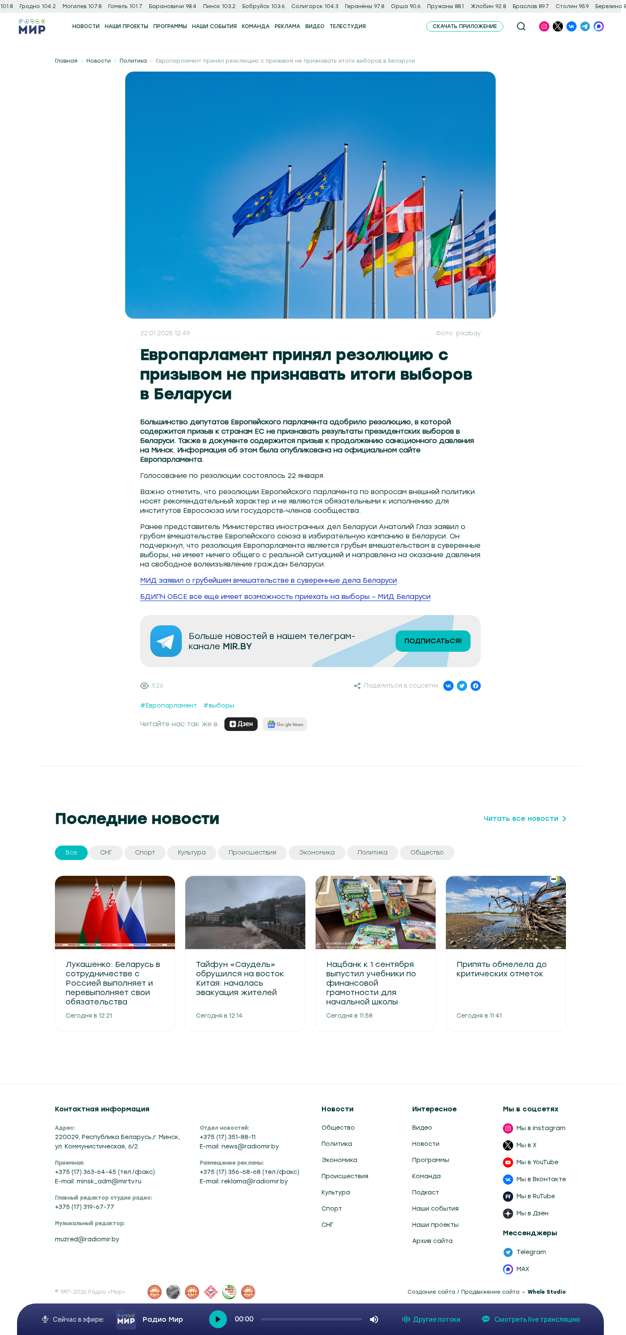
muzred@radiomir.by (87, 1239)
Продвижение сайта (490, 1292)
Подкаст (425, 1192)
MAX (523, 1269)
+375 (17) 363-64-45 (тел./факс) (105, 1172)
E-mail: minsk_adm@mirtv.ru (98, 1181)
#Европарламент (168, 705)
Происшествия (345, 1176)
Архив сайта (432, 1241)
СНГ (327, 1225)
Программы (430, 1160)
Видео (422, 1127)
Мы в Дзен (532, 1213)
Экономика (339, 1160)
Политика (133, 61)
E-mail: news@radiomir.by (239, 1146)
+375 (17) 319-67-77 (84, 1207)
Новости (98, 61)
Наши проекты (435, 1225)
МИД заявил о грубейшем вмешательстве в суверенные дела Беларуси (268, 580)
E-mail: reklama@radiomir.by (244, 1181)
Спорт (332, 1208)
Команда (426, 1176)
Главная (66, 61)
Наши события (435, 1208)
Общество (338, 1127)
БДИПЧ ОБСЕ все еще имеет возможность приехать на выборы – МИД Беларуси (285, 597)
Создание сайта (431, 1292)
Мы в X (527, 1145)
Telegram (531, 1252)
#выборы (218, 705)
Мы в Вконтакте (541, 1179)
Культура (336, 1192)
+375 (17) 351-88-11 (228, 1137)
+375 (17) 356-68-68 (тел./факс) (249, 1172)
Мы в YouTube (537, 1162)
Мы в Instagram (541, 1128)
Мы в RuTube (536, 1196)
